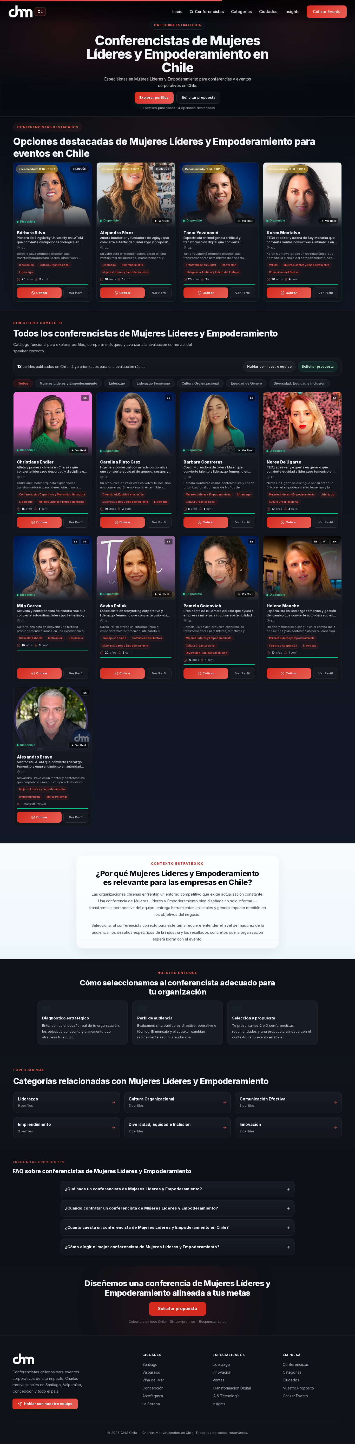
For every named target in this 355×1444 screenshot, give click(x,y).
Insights (292, 11)
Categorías (241, 11)
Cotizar (41, 293)
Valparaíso (151, 1372)
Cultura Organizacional (200, 383)
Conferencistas (209, 11)
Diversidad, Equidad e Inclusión (299, 383)
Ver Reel (164, 220)
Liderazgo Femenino (153, 383)
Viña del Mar (153, 1380)
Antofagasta (152, 1396)
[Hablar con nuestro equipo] (341, 1413)
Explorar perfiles (154, 97)
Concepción (152, 1388)
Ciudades (268, 11)
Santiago (149, 1364)
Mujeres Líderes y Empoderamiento (68, 383)
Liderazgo (117, 383)
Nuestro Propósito (298, 1388)
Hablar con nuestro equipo (269, 366)
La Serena (151, 1404)
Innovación (222, 1372)
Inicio (177, 11)
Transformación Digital (232, 1388)
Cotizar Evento (326, 11)
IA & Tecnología (226, 1396)
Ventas (218, 1380)
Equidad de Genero (246, 383)
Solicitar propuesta (198, 97)
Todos (23, 383)
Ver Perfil (76, 293)
